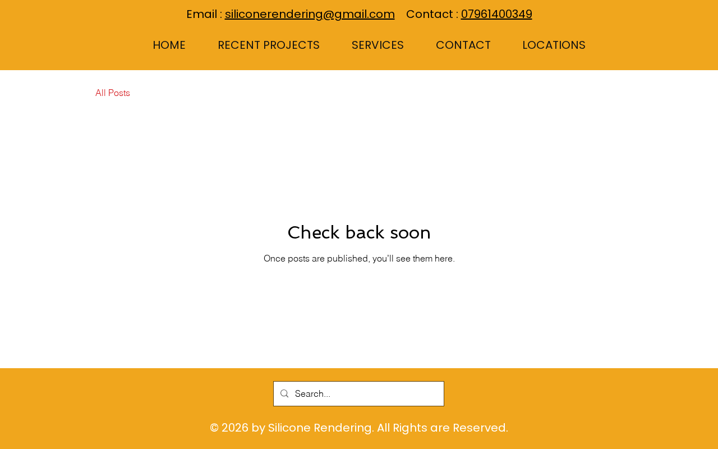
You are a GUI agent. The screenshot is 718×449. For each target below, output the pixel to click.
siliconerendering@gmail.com (310, 14)
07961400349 (496, 14)
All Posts (112, 92)
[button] (367, 45)
